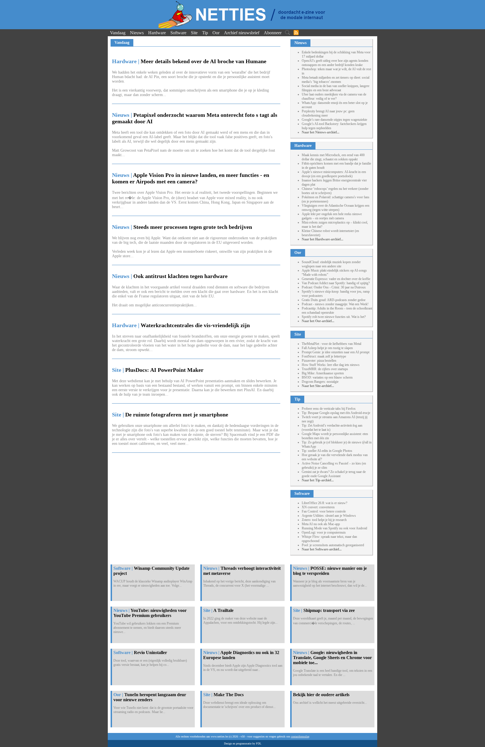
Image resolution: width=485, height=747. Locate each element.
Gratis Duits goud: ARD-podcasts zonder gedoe (333, 300)
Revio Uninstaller (150, 652)
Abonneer (273, 32)
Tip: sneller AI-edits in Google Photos (327, 451)
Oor (215, 32)
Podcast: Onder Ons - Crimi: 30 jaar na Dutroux (334, 287)
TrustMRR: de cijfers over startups (325, 369)
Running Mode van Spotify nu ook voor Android (334, 528)
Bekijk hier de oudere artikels (321, 694)
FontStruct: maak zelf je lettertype (324, 356)
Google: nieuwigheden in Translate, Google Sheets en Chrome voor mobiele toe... (332, 657)
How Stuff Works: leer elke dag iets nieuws (331, 365)
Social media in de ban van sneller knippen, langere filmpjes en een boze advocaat (335, 88)
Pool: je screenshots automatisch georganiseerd (333, 545)
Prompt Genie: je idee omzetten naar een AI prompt (335, 352)
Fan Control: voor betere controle (324, 511)
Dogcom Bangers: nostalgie (320, 382)
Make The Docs (229, 694)
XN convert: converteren (318, 507)
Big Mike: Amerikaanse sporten (323, 373)
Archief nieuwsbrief (241, 32)
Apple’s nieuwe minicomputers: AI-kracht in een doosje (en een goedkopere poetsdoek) (334, 174)
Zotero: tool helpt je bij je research (324, 520)
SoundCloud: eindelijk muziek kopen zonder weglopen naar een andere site (331, 264)
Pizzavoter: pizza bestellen (319, 361)
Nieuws (137, 32)
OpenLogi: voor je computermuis (324, 532)
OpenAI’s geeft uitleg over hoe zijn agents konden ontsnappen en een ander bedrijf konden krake (335, 63)
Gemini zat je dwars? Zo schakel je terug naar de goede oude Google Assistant (334, 474)
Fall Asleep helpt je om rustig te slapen (327, 348)
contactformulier (300, 736)
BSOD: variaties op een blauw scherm (327, 377)
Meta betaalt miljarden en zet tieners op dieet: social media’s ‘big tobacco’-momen (335, 80)
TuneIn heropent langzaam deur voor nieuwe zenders (149, 697)
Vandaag (117, 32)
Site (194, 32)
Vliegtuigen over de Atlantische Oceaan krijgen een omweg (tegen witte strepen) (335, 208)
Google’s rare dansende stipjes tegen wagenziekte (334, 120)
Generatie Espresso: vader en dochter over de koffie (336, 279)
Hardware (157, 32)
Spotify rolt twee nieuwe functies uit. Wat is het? (334, 317)
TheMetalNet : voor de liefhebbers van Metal (331, 344)
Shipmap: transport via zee (329, 610)
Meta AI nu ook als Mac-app (321, 524)
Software (178, 32)
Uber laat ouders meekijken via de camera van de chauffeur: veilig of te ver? (334, 96)
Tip (205, 32)
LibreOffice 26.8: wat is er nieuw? (324, 503)
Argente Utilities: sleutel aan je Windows (329, 516)
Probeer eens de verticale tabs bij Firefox (329, 409)
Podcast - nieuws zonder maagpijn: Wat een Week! (335, 304)
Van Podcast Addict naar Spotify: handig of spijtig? (336, 283)
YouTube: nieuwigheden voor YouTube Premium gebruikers (150, 613)
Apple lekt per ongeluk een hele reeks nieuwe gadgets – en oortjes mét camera (332, 216)
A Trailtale (223, 610)
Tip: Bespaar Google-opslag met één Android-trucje (336, 413)
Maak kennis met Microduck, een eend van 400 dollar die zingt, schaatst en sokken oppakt (333, 157)
